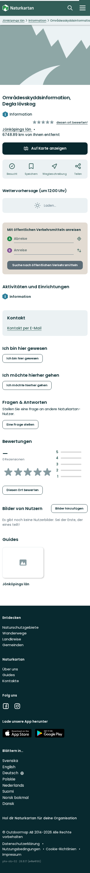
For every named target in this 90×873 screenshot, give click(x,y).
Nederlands (13, 785)
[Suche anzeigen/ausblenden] (70, 8)
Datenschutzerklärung (21, 843)
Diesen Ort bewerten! (72, 122)
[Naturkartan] (18, 8)
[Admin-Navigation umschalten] (83, 8)
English (8, 767)
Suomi (8, 791)
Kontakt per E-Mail (24, 328)
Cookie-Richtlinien (61, 849)
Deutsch (10, 773)
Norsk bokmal (15, 797)
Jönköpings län (17, 129)
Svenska (10, 760)
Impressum (11, 854)
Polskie (8, 779)
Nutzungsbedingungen (21, 849)
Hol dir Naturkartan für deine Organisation (39, 818)
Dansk (8, 803)
